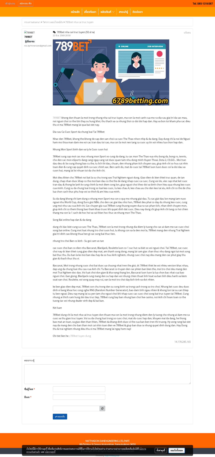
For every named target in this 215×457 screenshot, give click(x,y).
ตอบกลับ (61, 416)
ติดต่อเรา (138, 12)
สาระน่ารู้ (123, 12)
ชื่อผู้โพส (29, 389)
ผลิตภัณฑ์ (106, 12)
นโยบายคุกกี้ (50, 452)
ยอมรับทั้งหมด (177, 450)
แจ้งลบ (187, 32)
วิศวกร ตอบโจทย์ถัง (53, 22)
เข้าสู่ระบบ (10, 3)
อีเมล (27, 397)
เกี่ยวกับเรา (90, 12)
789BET (57, 117)
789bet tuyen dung (80, 336)
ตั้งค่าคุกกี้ (161, 450)
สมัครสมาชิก (26, 3)
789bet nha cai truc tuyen (79, 22)
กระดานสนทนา (32, 22)
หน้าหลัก (75, 12)
